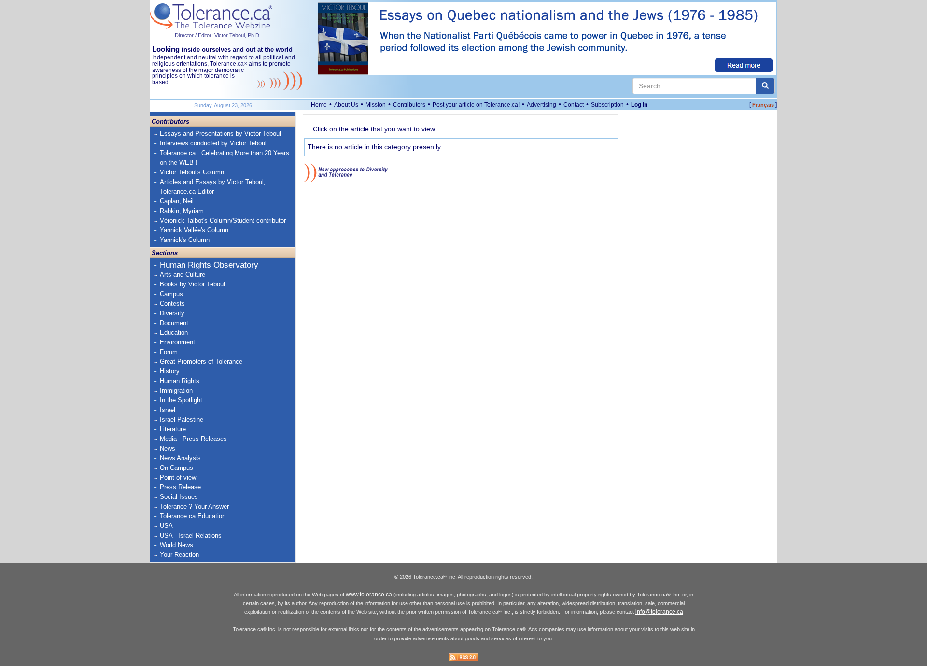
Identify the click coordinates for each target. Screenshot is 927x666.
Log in (639, 104)
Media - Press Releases (193, 438)
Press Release (180, 487)
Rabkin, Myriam (182, 210)
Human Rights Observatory (209, 264)
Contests (172, 303)
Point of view (178, 477)
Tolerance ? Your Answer (194, 506)
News (167, 448)
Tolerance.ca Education (192, 516)
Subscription (607, 104)
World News (176, 545)
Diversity (172, 313)
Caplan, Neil (177, 201)
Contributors (409, 104)
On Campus (176, 467)
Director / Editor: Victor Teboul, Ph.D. (218, 35)
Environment (177, 342)
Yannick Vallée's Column (194, 230)
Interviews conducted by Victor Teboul (213, 143)
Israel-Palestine (181, 419)
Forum (169, 351)
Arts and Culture (182, 274)
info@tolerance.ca (659, 612)
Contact (573, 104)
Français (763, 105)
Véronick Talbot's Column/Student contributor (223, 220)
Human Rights (179, 380)
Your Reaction (179, 554)
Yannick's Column (185, 239)
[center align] (765, 86)
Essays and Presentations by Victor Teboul (220, 133)
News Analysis (180, 458)
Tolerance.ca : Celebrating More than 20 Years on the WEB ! (224, 157)
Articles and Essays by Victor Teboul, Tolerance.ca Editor (213, 186)
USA (166, 525)
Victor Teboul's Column (192, 172)
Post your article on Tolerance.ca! (476, 104)
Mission (375, 104)
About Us (346, 104)
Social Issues (179, 496)
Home (319, 104)
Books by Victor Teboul (192, 284)
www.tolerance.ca (369, 594)
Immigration (176, 390)
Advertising (541, 104)
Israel (167, 409)
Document (174, 322)
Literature (173, 429)
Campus (171, 294)
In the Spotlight (181, 400)
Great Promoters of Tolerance (201, 361)
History (170, 371)
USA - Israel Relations (191, 535)
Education (174, 332)
